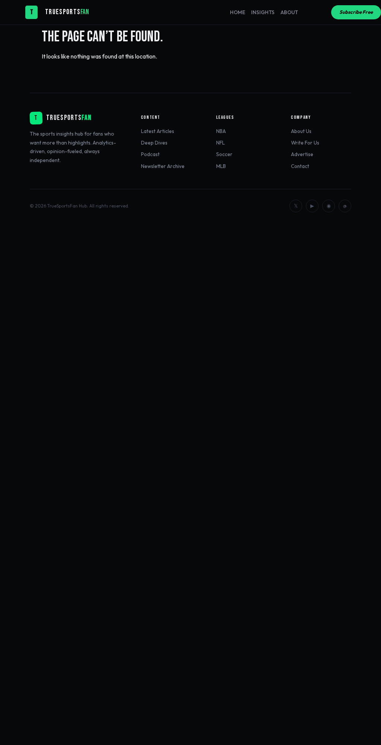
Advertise (302, 154)
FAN (84, 12)
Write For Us (305, 143)
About (289, 12)
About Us (301, 131)
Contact (300, 166)
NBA (221, 131)
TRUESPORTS (62, 12)
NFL (220, 143)
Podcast (150, 154)
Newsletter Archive (163, 166)
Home (237, 12)
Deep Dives (154, 143)
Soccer (224, 154)
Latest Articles (157, 131)
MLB (221, 166)
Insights (263, 12)
